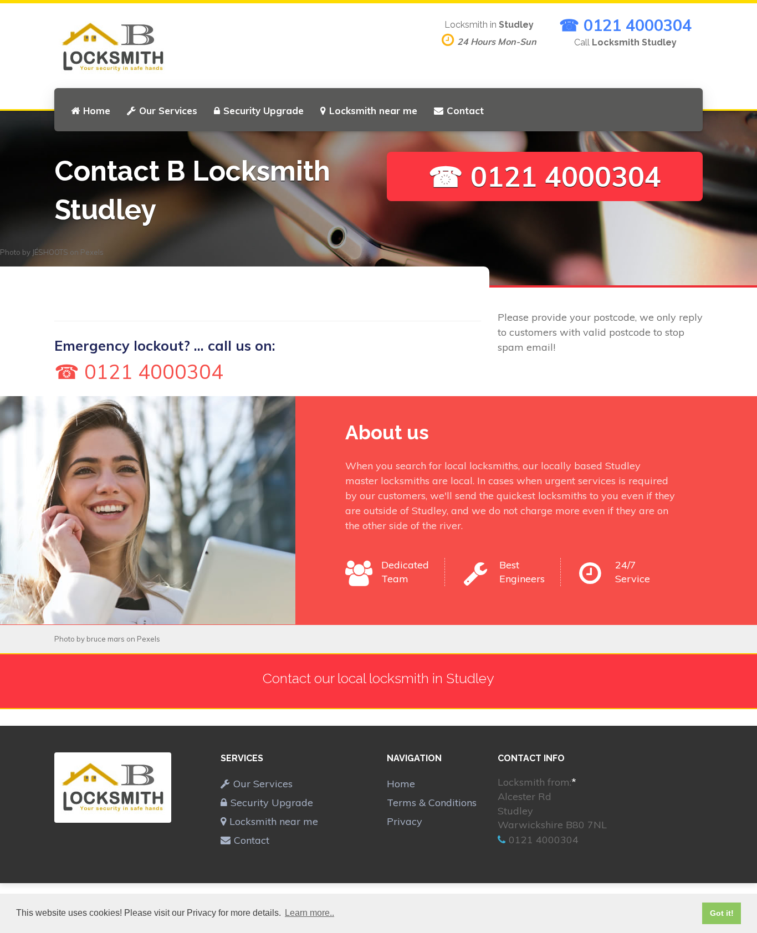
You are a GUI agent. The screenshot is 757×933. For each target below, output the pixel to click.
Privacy (404, 821)
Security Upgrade (263, 110)
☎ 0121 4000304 (625, 25)
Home (96, 110)
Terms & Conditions (432, 802)
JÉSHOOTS (50, 252)
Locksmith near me (373, 110)
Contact (465, 110)
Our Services (168, 110)
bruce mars (105, 638)
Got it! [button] (722, 913)
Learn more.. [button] (309, 912)
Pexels (92, 252)
